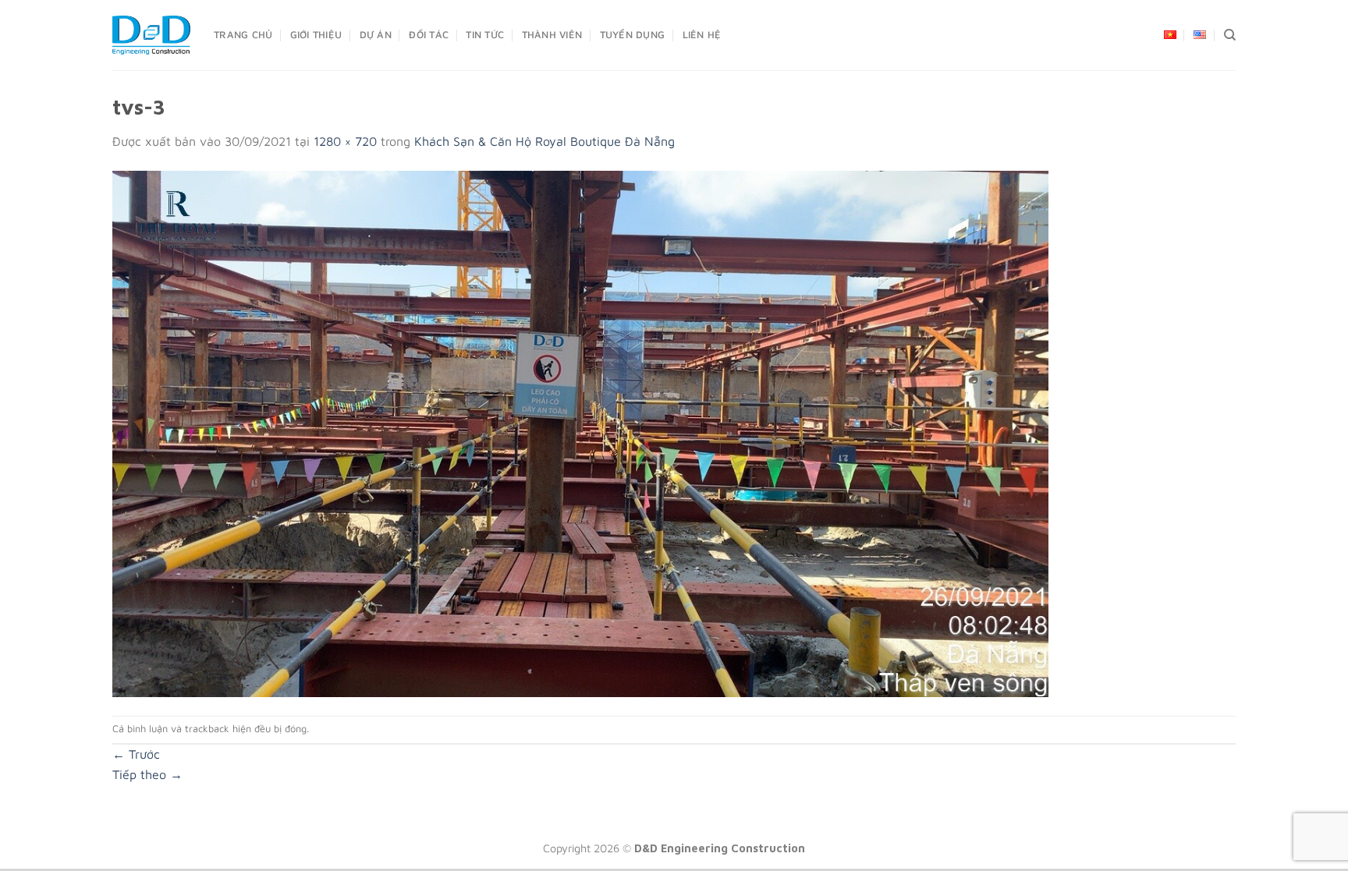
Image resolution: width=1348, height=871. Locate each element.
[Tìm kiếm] (1230, 35)
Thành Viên (552, 35)
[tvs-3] (580, 432)
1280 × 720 (345, 141)
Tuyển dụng (632, 35)
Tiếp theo (147, 774)
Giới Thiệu (316, 35)
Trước (136, 754)
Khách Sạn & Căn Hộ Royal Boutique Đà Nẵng (544, 141)
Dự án (376, 35)
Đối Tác (429, 35)
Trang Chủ (243, 35)
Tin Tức (485, 35)
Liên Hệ (702, 35)
